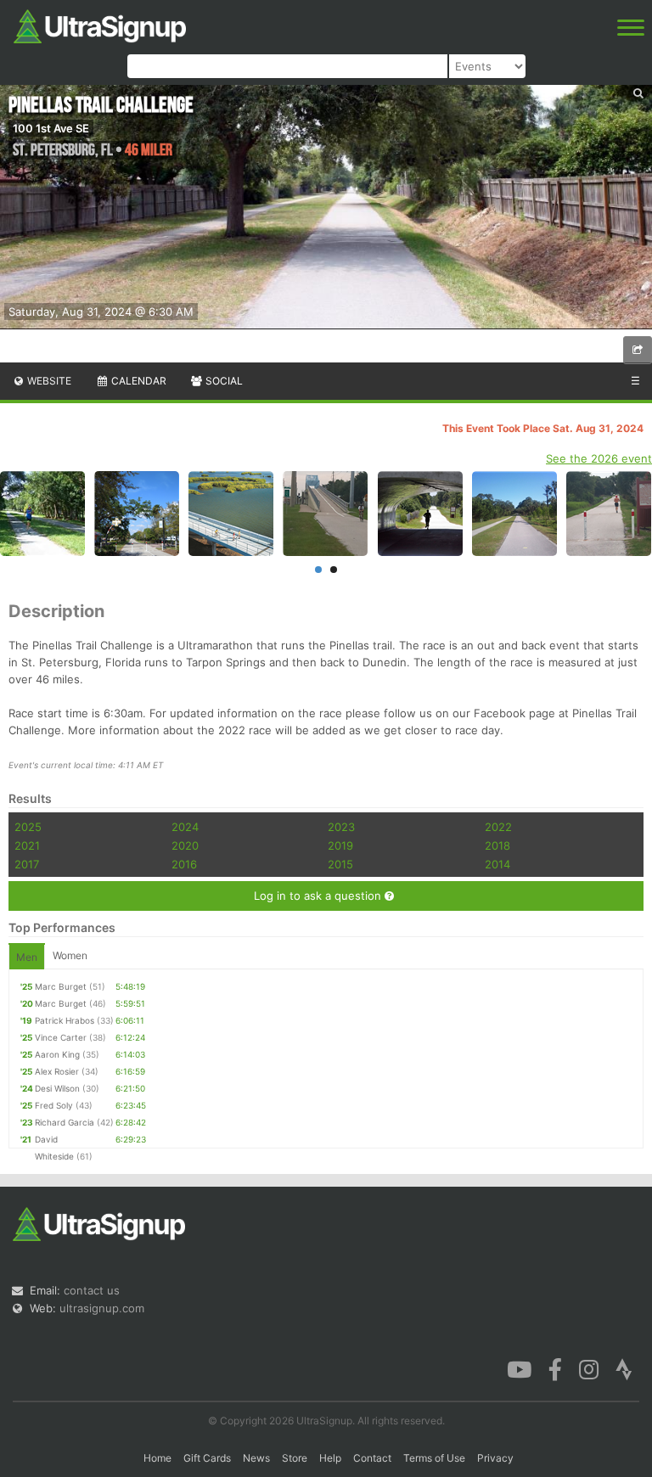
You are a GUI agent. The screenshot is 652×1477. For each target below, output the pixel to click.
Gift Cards (207, 1458)
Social (223, 380)
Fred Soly (54, 1105)
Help (330, 1458)
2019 (340, 845)
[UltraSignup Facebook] (555, 1368)
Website (48, 380)
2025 (28, 827)
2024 (185, 827)
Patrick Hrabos (64, 1020)
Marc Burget (61, 986)
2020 (185, 845)
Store (294, 1458)
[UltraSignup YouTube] (519, 1368)
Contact (372, 1458)
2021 (27, 845)
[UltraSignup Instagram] (588, 1368)
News (256, 1458)
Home (157, 1458)
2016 (184, 864)
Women (70, 955)
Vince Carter (61, 1037)
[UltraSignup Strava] (624, 1368)
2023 (341, 827)
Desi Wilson (57, 1088)
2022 (498, 827)
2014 (497, 864)
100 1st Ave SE (51, 128)
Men (26, 957)
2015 (340, 864)
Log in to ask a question (319, 895)
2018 (497, 845)
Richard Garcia (64, 1122)
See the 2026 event (599, 458)
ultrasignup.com (101, 1308)
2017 (26, 864)
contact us (92, 1290)
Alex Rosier (57, 1071)
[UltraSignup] (100, 24)
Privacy (495, 1458)
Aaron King (57, 1054)
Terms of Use (434, 1458)
